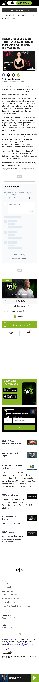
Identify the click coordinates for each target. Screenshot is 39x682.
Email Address (17, 417)
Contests (25, 15)
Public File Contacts (9, 595)
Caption (31, 68)
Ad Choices (29, 644)
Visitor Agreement (8, 643)
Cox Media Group (13, 640)
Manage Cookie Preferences (12, 649)
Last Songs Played (8, 15)
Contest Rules (7, 587)
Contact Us (6, 583)
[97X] (19, 3)
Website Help (7, 627)
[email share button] (13, 75)
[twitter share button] (8, 75)
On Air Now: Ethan (19, 295)
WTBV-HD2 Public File (10, 598)
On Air (18, 15)
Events (33, 15)
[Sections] (4, 3)
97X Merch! (5, 18)
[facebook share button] (3, 75)
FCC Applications (8, 602)
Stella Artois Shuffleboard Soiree (11, 442)
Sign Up (19, 428)
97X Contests (8, 532)
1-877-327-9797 (20, 324)
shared (20, 147)
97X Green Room (10, 495)
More (13, 18)
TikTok (10, 87)
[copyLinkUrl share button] (18, 75)
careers (13, 646)
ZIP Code (6, 417)
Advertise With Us (8, 618)
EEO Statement (7, 591)
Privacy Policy (23, 643)
